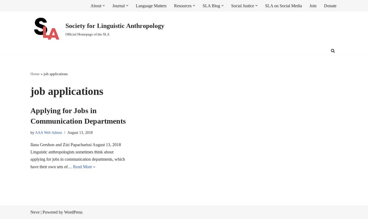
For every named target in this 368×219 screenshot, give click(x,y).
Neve (35, 212)
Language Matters (151, 5)
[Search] (333, 51)
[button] (104, 6)
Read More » (84, 166)
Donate (330, 5)
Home (35, 74)
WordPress (73, 212)
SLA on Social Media (283, 5)
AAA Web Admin (48, 132)
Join (313, 5)
